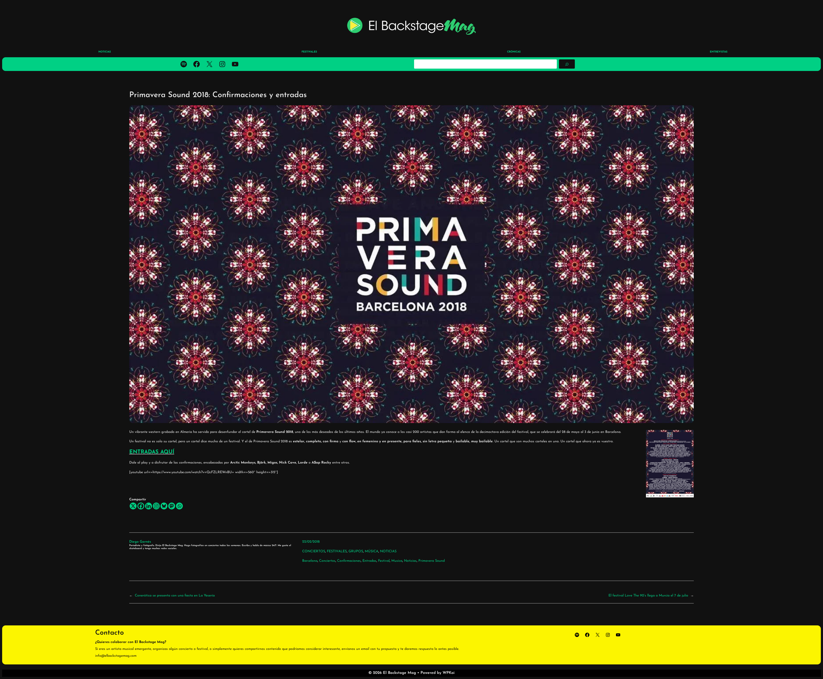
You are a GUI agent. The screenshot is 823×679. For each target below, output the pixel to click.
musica (396, 561)
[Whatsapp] (179, 506)
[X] (133, 506)
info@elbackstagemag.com (116, 656)
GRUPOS (355, 551)
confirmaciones (349, 561)
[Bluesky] (164, 506)
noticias (410, 561)
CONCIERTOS (313, 551)
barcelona (309, 561)
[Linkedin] (148, 506)
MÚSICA (371, 551)
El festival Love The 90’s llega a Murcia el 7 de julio (648, 595)
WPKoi (449, 673)
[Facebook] (140, 506)
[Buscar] (567, 63)
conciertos (327, 561)
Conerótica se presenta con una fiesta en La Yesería (175, 595)
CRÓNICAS (514, 52)
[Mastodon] (171, 506)
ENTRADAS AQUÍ (151, 452)
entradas (369, 561)
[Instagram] (156, 506)
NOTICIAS (388, 551)
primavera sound (431, 561)
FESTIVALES (337, 551)
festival (384, 561)
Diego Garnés (140, 542)
